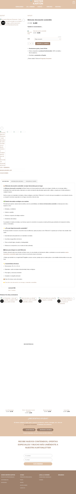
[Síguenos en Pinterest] (64, 478)
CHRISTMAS (49, 6)
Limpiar (59, 36)
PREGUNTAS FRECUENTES (26, 477)
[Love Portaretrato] (9, 353)
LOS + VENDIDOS (30, 6)
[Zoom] (2, 128)
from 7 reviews (12, 290)
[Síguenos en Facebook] (59, 478)
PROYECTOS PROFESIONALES (7, 477)
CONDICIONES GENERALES (45, 477)
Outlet (2, 15)
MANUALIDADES (19, 6)
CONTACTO (22, 487)
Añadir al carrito (43, 43)
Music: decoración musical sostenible (28, 411)
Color (29, 38)
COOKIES (41, 479)
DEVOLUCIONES (23, 485)
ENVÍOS (21, 482)
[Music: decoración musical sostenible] (28, 353)
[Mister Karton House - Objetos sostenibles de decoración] (38, 2)
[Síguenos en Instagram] (62, 478)
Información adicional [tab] (17, 181)
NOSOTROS (58, 6)
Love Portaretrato (9, 410)
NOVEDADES (4, 482)
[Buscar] (12, 7)
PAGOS (21, 479)
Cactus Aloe (66, 410)
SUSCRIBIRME (38, 464)
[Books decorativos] (47, 353)
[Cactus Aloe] (66, 353)
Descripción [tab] (5, 181)
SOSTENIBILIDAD (4, 479)
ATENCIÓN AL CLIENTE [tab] (31, 181)
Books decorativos (47, 410)
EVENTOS (40, 6)
